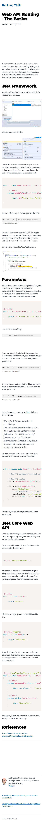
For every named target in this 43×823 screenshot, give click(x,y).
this (27, 412)
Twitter (12, 786)
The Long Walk (11, 5)
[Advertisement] (21, 45)
